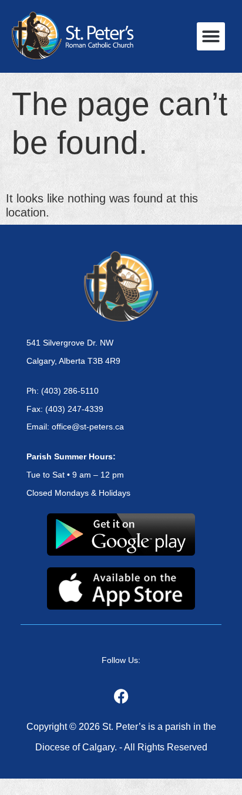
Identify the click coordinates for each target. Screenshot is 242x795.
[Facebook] (121, 696)
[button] (211, 36)
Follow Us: (121, 660)
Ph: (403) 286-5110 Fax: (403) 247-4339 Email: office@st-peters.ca (75, 409)
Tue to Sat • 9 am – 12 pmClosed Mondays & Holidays (78, 475)
